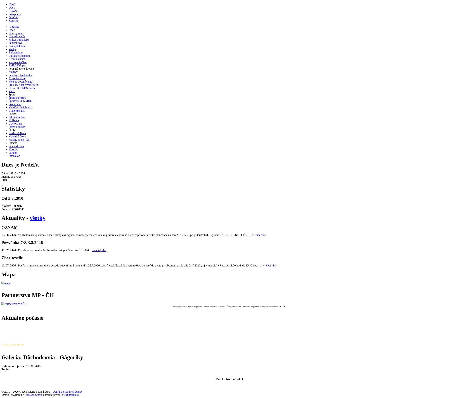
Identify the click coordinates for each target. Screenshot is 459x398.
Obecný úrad (16, 33)
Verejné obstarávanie (20, 81)
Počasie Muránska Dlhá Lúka (13, 345)
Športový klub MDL (20, 100)
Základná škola (17, 133)
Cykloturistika (17, 110)
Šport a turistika (17, 97)
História (13, 10)
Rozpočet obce (17, 78)
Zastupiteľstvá (17, 46)
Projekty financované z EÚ (24, 84)
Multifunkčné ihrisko (20, 107)
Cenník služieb (17, 58)
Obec (12, 7)
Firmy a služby (17, 126)
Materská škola (17, 136)
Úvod (12, 4)
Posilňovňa (15, 104)
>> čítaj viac (259, 235)
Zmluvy (13, 71)
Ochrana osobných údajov (67, 391)
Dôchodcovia (16, 146)
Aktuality (14, 26)
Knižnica (14, 120)
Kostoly (13, 149)
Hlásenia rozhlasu (19, 39)
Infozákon (14, 155)
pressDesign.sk (70, 394)
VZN (12, 91)
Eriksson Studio (33, 394)
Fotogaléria (15, 14)
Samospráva (15, 42)
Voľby (12, 49)
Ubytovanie (15, 123)
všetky (37, 218)
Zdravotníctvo (17, 117)
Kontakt (13, 20)
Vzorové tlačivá (18, 62)
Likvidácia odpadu (19, 55)
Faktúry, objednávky (20, 75)
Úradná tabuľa (17, 36)
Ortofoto (13, 17)
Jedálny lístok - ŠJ (19, 139)
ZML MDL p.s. (17, 65)
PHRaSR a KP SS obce (22, 88)
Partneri (13, 152)
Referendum (16, 52)
